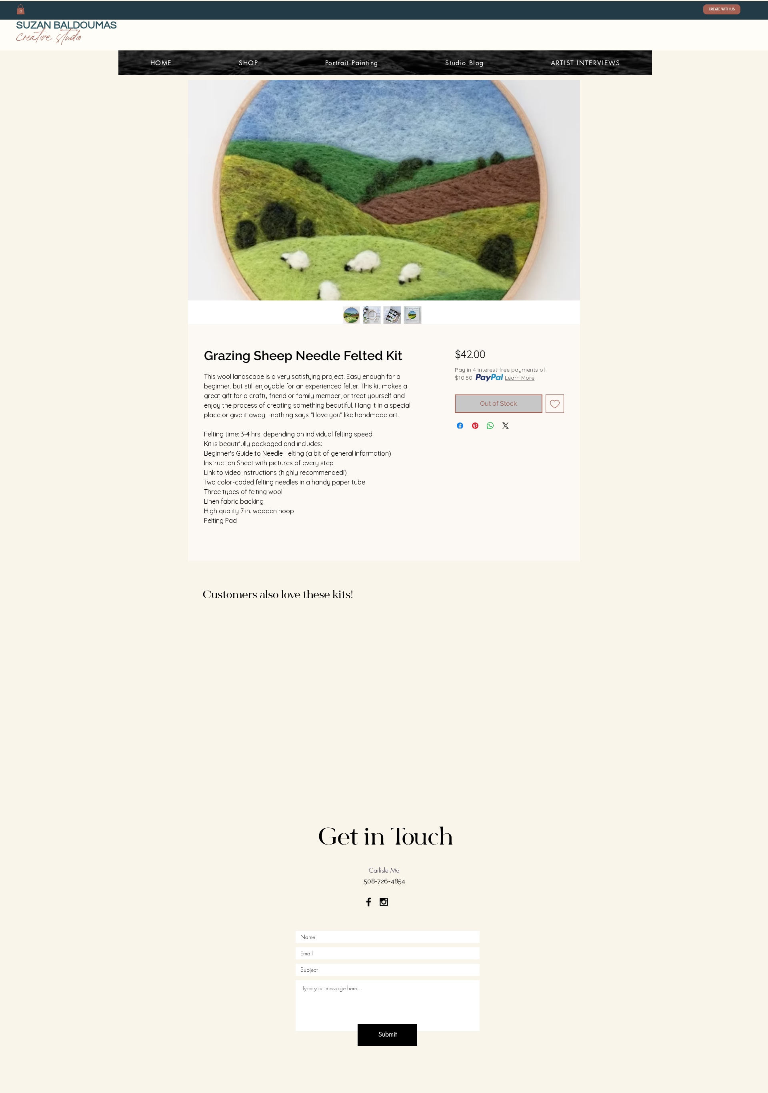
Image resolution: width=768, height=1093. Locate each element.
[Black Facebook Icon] (368, 902)
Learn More (519, 377)
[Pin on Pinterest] (475, 425)
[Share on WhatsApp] (490, 425)
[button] (20, 9)
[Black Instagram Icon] (384, 902)
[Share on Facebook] (460, 425)
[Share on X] (505, 425)
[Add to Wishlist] (555, 403)
